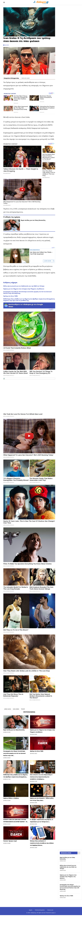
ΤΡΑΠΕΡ (23, 709)
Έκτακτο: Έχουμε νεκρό (10, 841)
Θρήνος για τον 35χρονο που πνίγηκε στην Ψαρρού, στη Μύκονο (23, 289)
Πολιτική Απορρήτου (40, 910)
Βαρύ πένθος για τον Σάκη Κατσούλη (33, 220)
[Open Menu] (4, 2)
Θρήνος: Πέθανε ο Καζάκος (11, 798)
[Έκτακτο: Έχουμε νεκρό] (15, 833)
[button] (29, 22)
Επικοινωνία (50, 910)
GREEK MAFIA (7, 709)
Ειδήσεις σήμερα (10, 282)
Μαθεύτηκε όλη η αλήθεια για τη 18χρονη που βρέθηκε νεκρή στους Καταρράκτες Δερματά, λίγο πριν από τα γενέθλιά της (29, 299)
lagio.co (54, 912)
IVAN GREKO (16, 709)
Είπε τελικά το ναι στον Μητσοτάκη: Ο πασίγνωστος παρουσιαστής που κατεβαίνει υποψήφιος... (41, 777)
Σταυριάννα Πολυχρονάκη (11, 78)
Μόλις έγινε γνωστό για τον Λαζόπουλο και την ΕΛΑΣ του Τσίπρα (23, 286)
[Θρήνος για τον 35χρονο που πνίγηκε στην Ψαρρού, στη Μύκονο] (42, 722)
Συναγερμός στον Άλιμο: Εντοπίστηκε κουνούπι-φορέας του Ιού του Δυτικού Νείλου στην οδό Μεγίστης (27, 292)
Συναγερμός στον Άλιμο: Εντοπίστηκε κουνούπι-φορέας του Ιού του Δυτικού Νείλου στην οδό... (14, 753)
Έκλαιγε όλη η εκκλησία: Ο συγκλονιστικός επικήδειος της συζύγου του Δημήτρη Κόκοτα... (42, 843)
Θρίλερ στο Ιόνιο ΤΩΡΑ (10, 296)
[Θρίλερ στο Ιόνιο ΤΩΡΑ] (42, 743)
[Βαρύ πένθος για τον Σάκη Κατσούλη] (11, 225)
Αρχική (30, 910)
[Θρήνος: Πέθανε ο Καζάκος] (15, 790)
